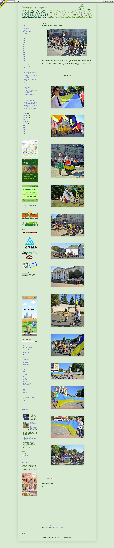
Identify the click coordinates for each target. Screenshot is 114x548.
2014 (24, 125)
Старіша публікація (87, 525)
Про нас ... (25, 23)
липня (25, 113)
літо (24, 386)
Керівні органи (26, 27)
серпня (26, 66)
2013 (24, 127)
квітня (25, 119)
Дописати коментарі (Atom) (56, 527)
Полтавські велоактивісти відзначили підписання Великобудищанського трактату (33, 425)
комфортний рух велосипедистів (27, 384)
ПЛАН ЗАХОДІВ (26, 33)
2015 (24, 60)
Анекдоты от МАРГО (27, 207)
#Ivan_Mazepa (26, 349)
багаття (24, 355)
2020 (24, 50)
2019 (24, 52)
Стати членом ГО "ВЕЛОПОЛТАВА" (27, 31)
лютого (26, 123)
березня (26, 121)
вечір (24, 371)
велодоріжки (26, 359)
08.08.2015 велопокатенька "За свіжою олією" (30, 106)
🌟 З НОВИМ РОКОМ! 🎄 (33, 415)
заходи (24, 378)
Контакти (25, 35)
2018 (24, 54)
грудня (26, 62)
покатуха (25, 392)
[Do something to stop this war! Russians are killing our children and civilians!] (4, 4)
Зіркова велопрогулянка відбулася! (29, 83)
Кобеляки (25, 381)
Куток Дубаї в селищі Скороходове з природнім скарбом (29, 438)
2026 (24, 40)
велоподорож (26, 364)
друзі (24, 376)
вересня (26, 64)
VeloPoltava (27, 453)
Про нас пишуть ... (27, 28)
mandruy (26, 455)
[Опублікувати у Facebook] (51, 478)
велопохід (25, 367)
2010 (24, 133)
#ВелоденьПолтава (27, 347)
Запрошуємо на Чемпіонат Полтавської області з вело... (30, 69)
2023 (24, 46)
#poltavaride (25, 350)
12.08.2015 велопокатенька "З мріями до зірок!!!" (30, 100)
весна (24, 369)
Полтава (25, 394)
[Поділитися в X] (49, 478)
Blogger (69, 537)
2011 (24, 131)
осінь (24, 390)
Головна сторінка (67, 525)
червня (26, 115)
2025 (24, 42)
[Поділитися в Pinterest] (53, 478)
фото (24, 402)
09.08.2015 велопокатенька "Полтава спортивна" (30, 103)
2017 (24, 56)
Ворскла (25, 373)
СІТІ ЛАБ (25, 400)
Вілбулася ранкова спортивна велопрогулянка (28, 87)
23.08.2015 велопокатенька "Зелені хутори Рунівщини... (30, 76)
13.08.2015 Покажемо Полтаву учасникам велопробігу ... (29, 96)
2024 (24, 44)
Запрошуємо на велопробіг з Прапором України (30, 80)
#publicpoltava (26, 352)
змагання (25, 379)
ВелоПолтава (26, 366)
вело (24, 357)
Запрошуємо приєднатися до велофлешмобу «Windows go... (30, 110)
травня (26, 117)
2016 (24, 58)
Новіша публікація (47, 525)
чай (23, 403)
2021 (24, 48)
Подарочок (25, 205)
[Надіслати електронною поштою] (46, 478)
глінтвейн (25, 374)
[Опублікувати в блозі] (48, 478)
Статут (24, 25)
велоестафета (26, 361)
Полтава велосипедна (28, 395)
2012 (24, 129)
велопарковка (26, 362)
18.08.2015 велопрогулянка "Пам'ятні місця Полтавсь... (30, 91)
